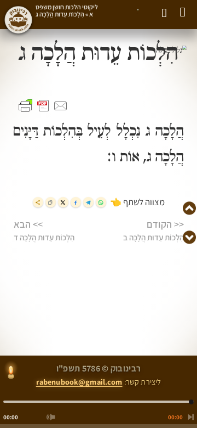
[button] (135, 13)
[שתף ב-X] (63, 202)
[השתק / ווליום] (50, 417)
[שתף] (38, 202)
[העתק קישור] (50, 202)
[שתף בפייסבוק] (76, 202)
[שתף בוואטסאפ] (101, 202)
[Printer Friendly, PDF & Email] (43, 106)
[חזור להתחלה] (189, 417)
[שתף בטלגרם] (88, 202)
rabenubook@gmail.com (79, 381)
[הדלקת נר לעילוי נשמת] (11, 372)
